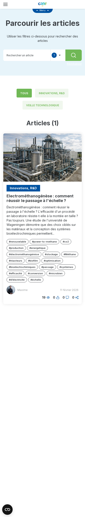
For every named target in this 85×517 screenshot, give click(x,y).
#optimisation (52, 260)
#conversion (35, 273)
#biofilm (33, 260)
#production (16, 248)
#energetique (37, 248)
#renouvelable (17, 241)
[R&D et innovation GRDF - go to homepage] (43, 4)
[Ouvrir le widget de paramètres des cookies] (7, 509)
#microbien (56, 273)
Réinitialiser (74, 64)
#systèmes (66, 267)
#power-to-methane (44, 241)
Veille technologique (42, 105)
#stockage (51, 254)
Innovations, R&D (52, 93)
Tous (24, 93)
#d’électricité (17, 279)
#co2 (66, 241)
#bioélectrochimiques (22, 267)
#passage (47, 267)
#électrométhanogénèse (24, 254)
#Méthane (70, 254)
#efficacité (15, 273)
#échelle (36, 279)
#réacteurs (15, 260)
